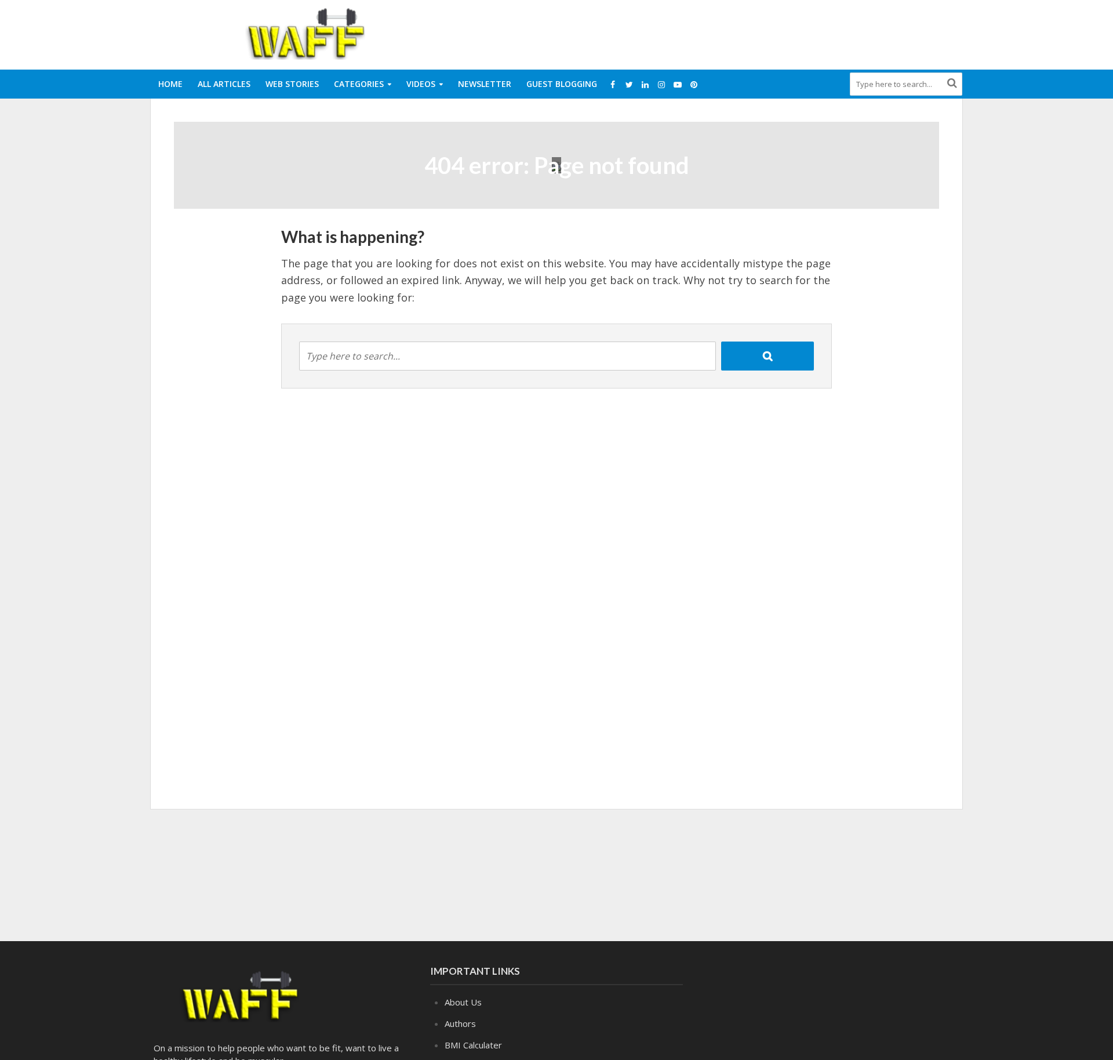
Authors (460, 1023)
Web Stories (292, 83)
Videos (420, 83)
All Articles (224, 83)
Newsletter (484, 83)
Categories (359, 83)
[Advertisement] (751, 32)
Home (170, 83)
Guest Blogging (561, 83)
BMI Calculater (473, 1045)
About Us (463, 1002)
